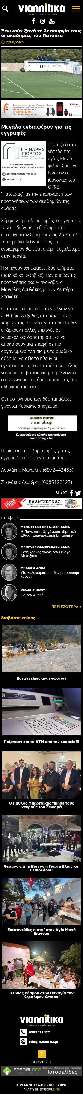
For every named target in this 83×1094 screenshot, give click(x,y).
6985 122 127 (39, 1032)
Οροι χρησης (41, 1062)
